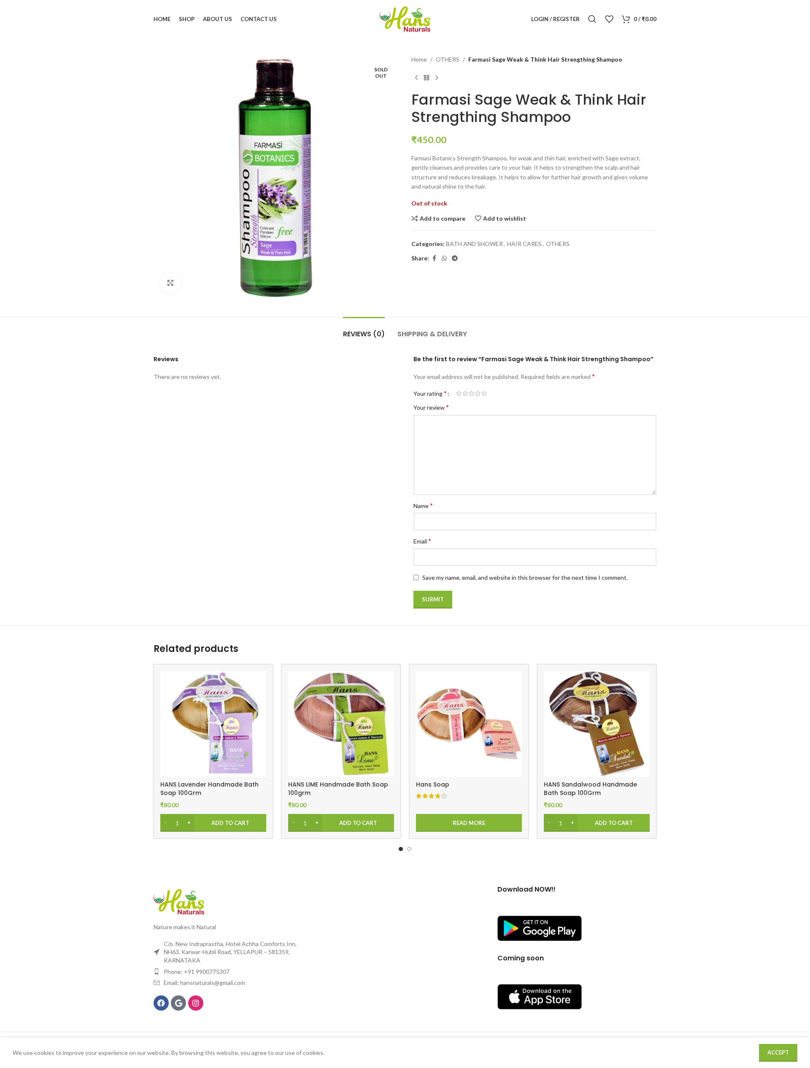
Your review (431, 407)
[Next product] (437, 78)
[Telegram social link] (454, 258)
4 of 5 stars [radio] (478, 393)
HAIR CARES (524, 243)
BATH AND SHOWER (474, 243)
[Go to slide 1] (401, 849)
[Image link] (179, 901)
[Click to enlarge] (170, 283)
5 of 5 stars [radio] (484, 393)
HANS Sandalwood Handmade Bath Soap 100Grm (590, 788)
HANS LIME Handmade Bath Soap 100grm (338, 788)
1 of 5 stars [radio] (459, 393)
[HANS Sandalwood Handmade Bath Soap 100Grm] (597, 724)
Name (423, 505)
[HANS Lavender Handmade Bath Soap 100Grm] (213, 724)
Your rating (430, 393)
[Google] (178, 1003)
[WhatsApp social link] (444, 258)
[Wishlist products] (609, 19)
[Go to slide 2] (409, 849)
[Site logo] (405, 18)
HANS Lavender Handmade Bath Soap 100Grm (209, 788)
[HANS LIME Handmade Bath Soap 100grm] (341, 724)
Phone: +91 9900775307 (197, 971)
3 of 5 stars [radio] (471, 393)
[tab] (364, 330)
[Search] (592, 19)
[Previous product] (416, 78)
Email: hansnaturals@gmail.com (204, 982)
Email (422, 541)
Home (419, 59)
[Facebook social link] (434, 258)
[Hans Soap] (469, 724)
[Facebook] (161, 1003)
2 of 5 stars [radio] (465, 393)
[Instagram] (195, 1003)
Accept (778, 1052)
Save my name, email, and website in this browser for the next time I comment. (525, 577)
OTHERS (447, 59)
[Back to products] (426, 78)
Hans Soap (432, 784)
